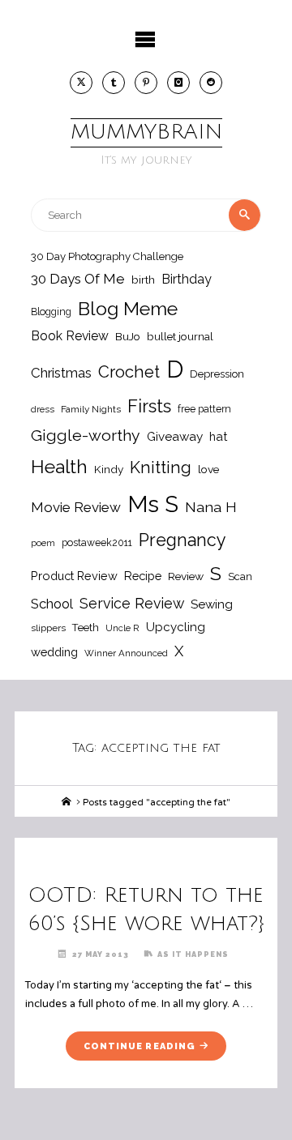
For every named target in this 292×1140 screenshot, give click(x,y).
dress (42, 409)
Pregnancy (182, 540)
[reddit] (211, 82)
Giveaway (175, 436)
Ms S (152, 504)
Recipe (142, 576)
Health (59, 466)
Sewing (212, 604)
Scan (240, 576)
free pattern (204, 409)
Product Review (74, 576)
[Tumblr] (113, 82)
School (52, 604)
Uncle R (122, 628)
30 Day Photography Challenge (107, 256)
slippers (48, 628)
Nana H (211, 506)
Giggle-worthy (85, 435)
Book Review (70, 336)
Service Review (131, 603)
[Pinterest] (146, 82)
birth (143, 279)
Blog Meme (128, 308)
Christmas (61, 373)
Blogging (51, 311)
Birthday (186, 279)
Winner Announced (126, 653)
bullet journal (180, 336)
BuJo (127, 336)
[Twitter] (81, 82)
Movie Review (76, 507)
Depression (217, 374)
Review (186, 576)
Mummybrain (146, 132)
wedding (54, 652)
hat (218, 436)
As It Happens (193, 954)
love (208, 469)
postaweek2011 (97, 542)
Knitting (160, 467)
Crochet (129, 372)
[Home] (66, 802)
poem (43, 543)
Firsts (149, 406)
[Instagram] (178, 82)
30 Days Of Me (78, 279)
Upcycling (175, 627)
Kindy (108, 469)
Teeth (85, 627)
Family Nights (91, 409)
